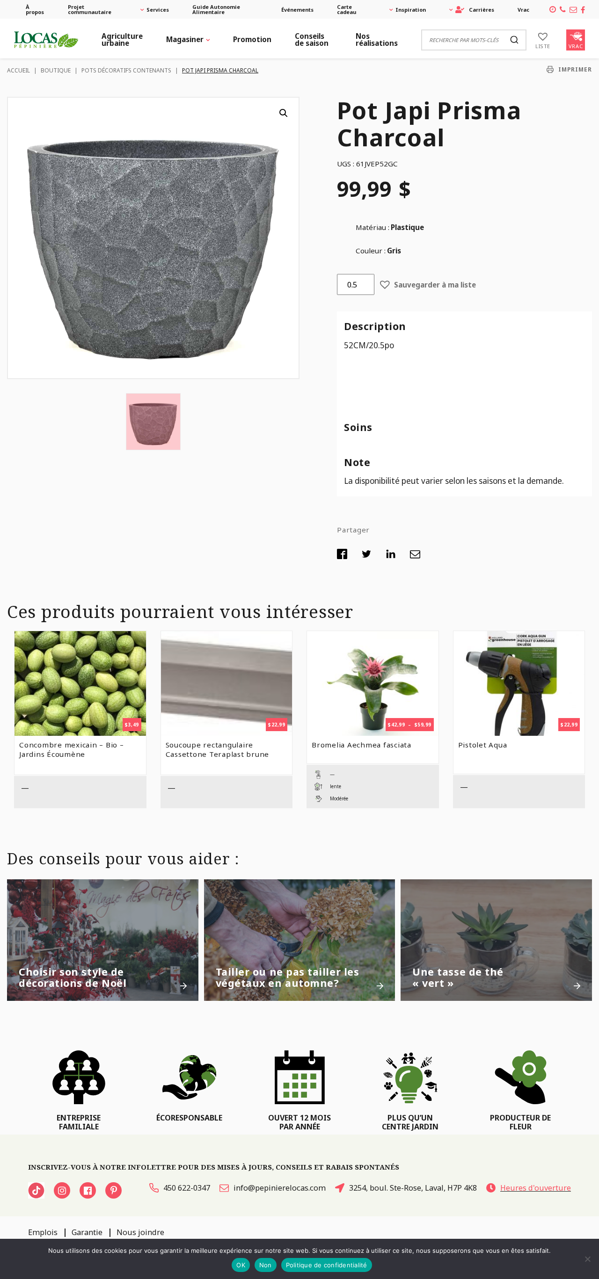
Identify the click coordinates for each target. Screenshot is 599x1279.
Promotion (252, 39)
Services (157, 9)
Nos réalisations (377, 39)
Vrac (523, 9)
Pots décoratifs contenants (126, 70)
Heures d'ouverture (535, 1188)
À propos (35, 9)
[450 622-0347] (563, 9)
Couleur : (371, 250)
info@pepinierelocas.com (280, 1188)
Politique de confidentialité (326, 1265)
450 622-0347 (186, 1188)
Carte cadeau (347, 9)
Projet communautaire (89, 9)
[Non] (587, 1259)
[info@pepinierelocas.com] (573, 9)
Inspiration (410, 9)
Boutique (56, 70)
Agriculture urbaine (122, 39)
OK (240, 1265)
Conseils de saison (312, 39)
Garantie (87, 1232)
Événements (297, 9)
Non (265, 1265)
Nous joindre (140, 1232)
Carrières (481, 9)
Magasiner (185, 39)
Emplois (43, 1232)
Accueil (18, 70)
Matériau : (372, 227)
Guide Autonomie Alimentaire (216, 9)
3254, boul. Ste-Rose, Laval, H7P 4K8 (413, 1188)
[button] (283, 113)
